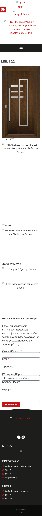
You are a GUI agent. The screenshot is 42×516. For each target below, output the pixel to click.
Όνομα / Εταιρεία (11, 351)
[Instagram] (23, 437)
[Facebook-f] (18, 437)
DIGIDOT (24, 512)
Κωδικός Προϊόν (11, 382)
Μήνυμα (7, 389)
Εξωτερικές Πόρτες (12, 374)
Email (5, 359)
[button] (21, 47)
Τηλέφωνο (8, 366)
